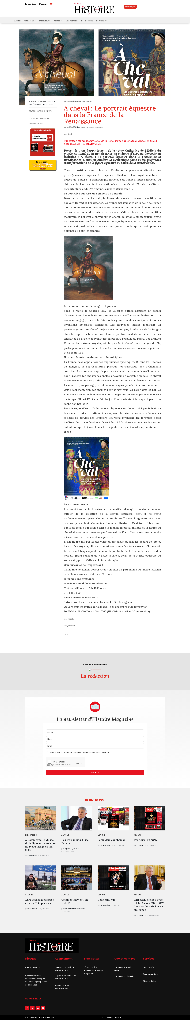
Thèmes (56, 21)
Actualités (29, 21)
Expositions (48, 104)
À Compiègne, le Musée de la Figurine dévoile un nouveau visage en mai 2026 (40, 845)
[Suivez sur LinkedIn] (38, 1008)
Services (100, 21)
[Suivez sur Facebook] (27, 1008)
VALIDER (95, 772)
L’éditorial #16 (106, 899)
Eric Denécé (32, 908)
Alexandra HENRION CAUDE (74, 908)
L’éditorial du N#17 (145, 839)
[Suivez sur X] (32, 1008)
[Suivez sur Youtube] (43, 1008)
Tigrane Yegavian (70, 849)
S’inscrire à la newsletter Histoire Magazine (93, 970)
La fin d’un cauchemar (111, 839)
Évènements (38, 104)
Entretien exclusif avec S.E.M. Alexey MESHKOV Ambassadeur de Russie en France (149, 904)
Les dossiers (87, 21)
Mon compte (130, 7)
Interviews (44, 21)
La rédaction (72, 127)
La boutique (30, 4)
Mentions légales (114, 1017)
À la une (67, 101)
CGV (101, 1017)
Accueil (17, 21)
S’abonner (43, 4)
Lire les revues (32, 967)
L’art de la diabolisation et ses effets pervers (39, 901)
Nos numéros (72, 21)
